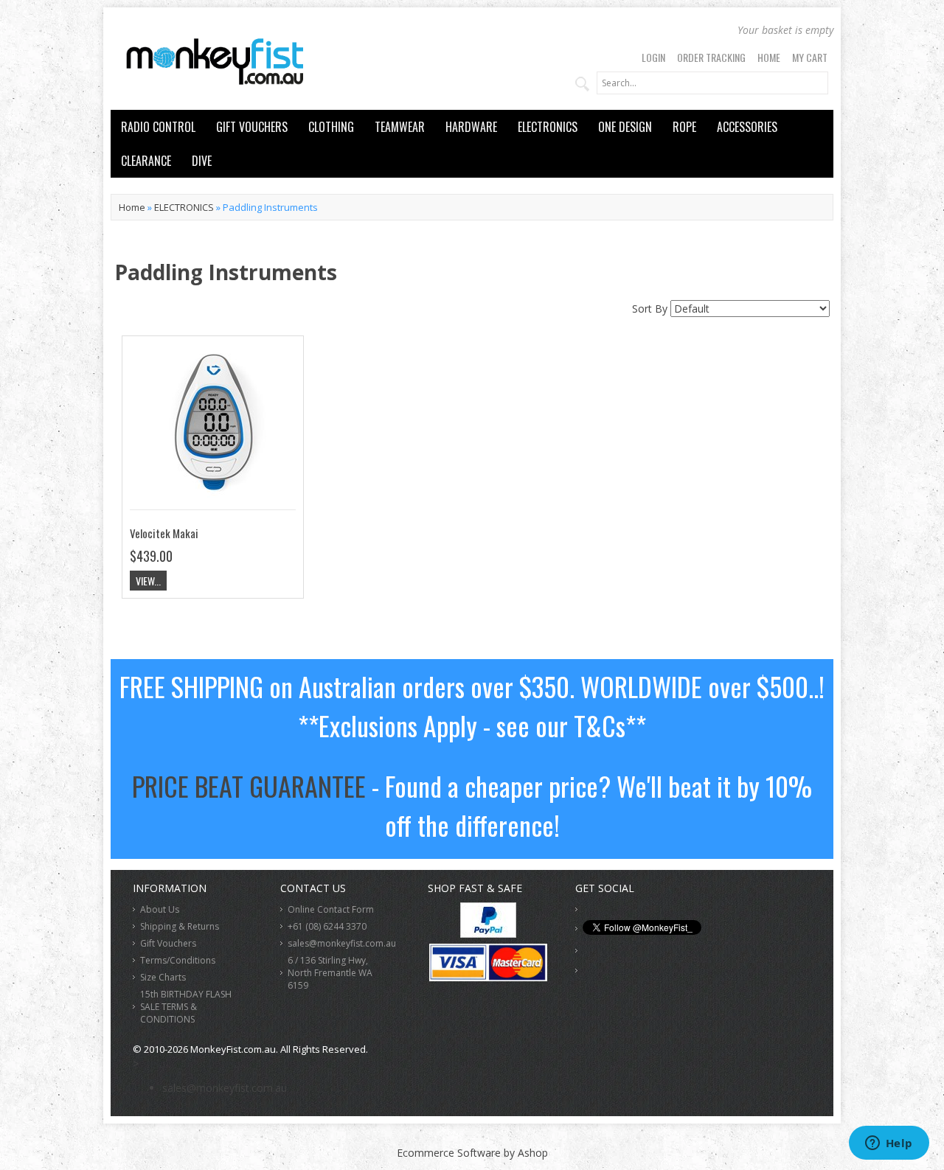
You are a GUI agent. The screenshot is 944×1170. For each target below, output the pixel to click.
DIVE (202, 161)
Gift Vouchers (168, 943)
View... (148, 580)
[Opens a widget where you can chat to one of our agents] (888, 1144)
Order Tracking (711, 57)
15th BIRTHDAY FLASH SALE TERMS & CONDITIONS (186, 1007)
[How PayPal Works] (488, 934)
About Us (159, 909)
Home (768, 57)
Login (653, 57)
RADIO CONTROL (158, 127)
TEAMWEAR (400, 127)
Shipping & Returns (179, 926)
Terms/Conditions (177, 960)
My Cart (809, 57)
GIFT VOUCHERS (252, 127)
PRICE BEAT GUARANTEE (249, 785)
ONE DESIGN (625, 127)
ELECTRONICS (547, 127)
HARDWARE (471, 127)
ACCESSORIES (747, 127)
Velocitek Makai (164, 533)
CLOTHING (331, 127)
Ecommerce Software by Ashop (472, 1153)
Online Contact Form (331, 909)
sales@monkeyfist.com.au (342, 943)
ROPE (684, 127)
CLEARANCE (146, 161)
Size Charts (163, 977)
